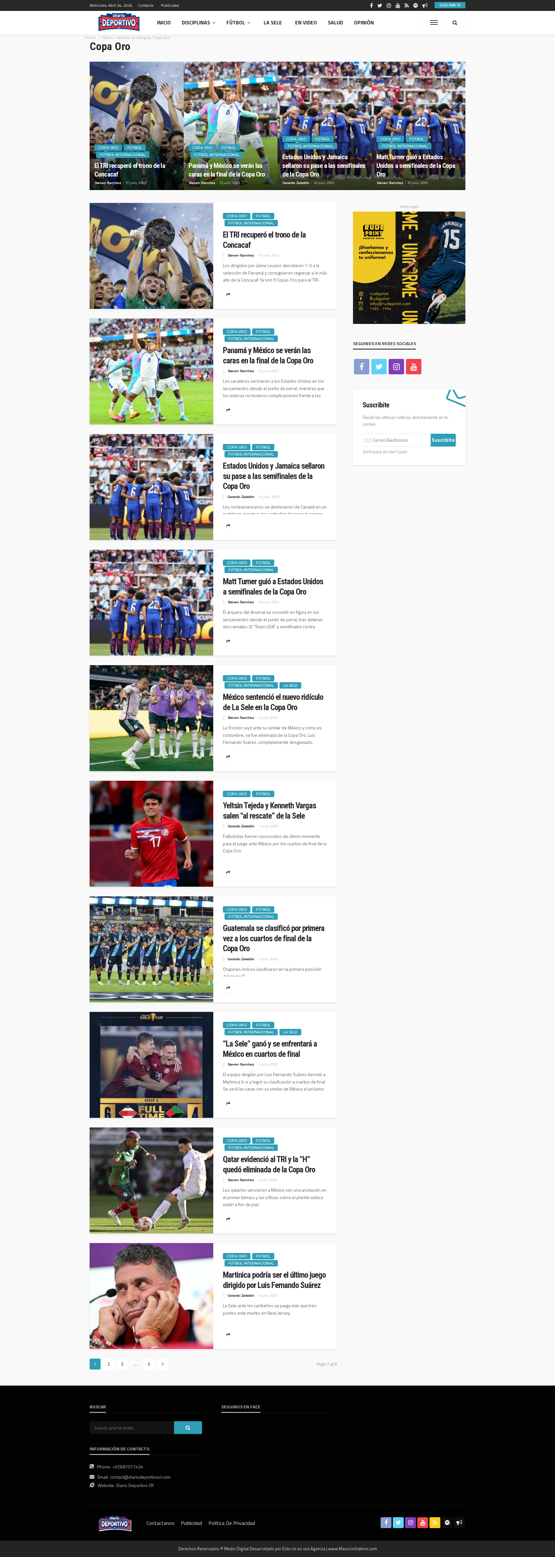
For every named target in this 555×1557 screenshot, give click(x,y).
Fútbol (235, 22)
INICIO (164, 22)
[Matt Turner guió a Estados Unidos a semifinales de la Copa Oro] (419, 126)
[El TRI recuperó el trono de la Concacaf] (137, 126)
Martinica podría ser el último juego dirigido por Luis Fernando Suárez (274, 1280)
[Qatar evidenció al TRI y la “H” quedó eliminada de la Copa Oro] (151, 1180)
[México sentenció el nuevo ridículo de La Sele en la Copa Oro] (151, 718)
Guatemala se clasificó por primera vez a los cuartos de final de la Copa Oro (273, 938)
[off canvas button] (434, 22)
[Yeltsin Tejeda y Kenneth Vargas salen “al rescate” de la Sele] (151, 834)
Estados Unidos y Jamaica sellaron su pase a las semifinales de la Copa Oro (323, 165)
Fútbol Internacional (122, 154)
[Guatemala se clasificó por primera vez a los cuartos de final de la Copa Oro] (151, 949)
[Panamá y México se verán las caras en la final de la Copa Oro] (231, 126)
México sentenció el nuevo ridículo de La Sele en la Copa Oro (273, 702)
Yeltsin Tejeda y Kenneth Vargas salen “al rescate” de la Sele (269, 811)
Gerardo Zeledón (296, 183)
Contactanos (160, 1523)
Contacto (146, 5)
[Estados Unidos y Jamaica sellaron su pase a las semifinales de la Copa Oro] (325, 126)
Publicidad (170, 5)
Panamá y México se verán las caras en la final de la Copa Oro (227, 170)
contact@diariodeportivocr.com (140, 1477)
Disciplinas (196, 22)
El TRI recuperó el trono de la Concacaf (129, 170)
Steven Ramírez (108, 183)
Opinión (364, 22)
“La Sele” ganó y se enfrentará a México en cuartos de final (270, 1049)
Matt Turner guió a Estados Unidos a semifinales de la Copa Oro (415, 165)
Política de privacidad (231, 1523)
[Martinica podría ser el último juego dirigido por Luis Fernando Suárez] (151, 1296)
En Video (306, 22)
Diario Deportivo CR (135, 1485)
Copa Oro (108, 147)
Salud (335, 22)
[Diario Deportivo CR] (119, 22)
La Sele (273, 22)
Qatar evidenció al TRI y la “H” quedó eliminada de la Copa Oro (269, 1164)
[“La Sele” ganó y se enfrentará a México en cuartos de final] (151, 1065)
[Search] (454, 22)
